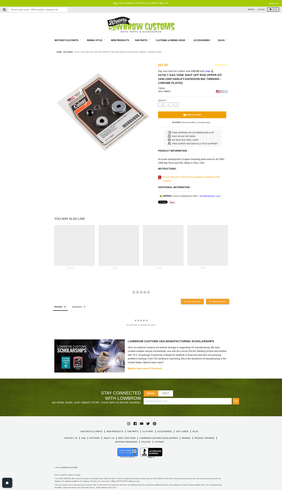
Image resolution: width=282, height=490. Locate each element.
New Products (120, 40)
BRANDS (186, 438)
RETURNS (95, 438)
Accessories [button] (202, 40)
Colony (161, 88)
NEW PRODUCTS (114, 431)
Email (151, 393)
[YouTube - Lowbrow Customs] (141, 423)
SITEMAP (159, 442)
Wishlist (251, 9)
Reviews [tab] (58, 306)
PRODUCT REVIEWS (204, 438)
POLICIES (146, 442)
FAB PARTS (132, 431)
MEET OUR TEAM (126, 438)
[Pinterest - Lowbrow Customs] (154, 423)
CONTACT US (70, 438)
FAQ (84, 438)
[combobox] (38, 10)
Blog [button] (221, 40)
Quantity (162, 100)
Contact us (273, 3)
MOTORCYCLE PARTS (91, 431)
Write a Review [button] (219, 301)
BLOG (195, 431)
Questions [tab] (77, 306)
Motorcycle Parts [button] (67, 40)
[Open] (7, 483)
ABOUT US (109, 438)
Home (59, 52)
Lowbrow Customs (69, 467)
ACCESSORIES (164, 431)
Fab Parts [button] (141, 40)
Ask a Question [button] (194, 301)
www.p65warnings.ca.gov (210, 196)
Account (261, 9)
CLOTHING (147, 431)
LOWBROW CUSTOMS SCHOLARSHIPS (159, 438)
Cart (274, 9)
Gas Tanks (68, 52)
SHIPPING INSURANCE (126, 442)
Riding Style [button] (95, 40)
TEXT (165, 393)
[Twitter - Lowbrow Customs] (148, 423)
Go (236, 401)
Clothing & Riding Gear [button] (171, 40)
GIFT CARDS (182, 431)
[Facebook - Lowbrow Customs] (135, 423)
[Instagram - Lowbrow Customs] (128, 423)
